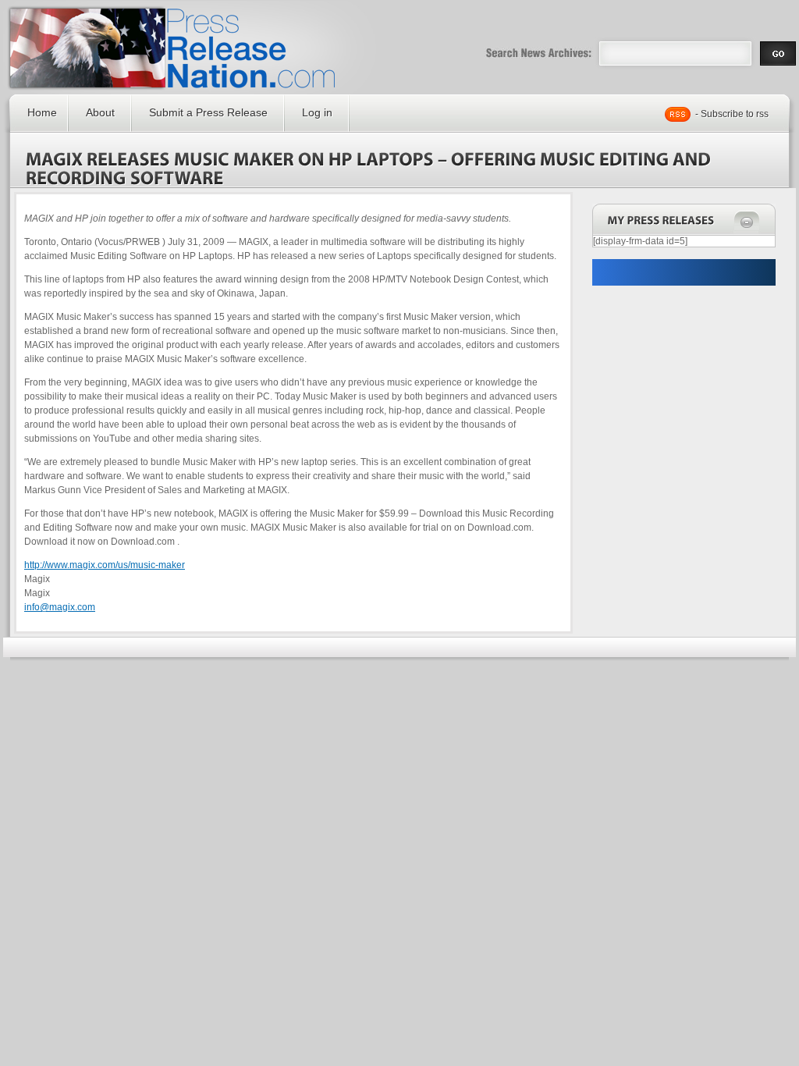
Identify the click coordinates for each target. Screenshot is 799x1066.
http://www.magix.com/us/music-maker (104, 565)
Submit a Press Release (208, 112)
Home (42, 112)
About (100, 112)
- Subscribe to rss (732, 113)
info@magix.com (59, 607)
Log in (317, 112)
